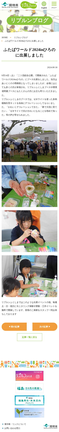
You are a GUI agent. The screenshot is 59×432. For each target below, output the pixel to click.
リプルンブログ (21, 37)
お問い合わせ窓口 (12, 428)
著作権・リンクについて (15, 424)
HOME (5, 37)
